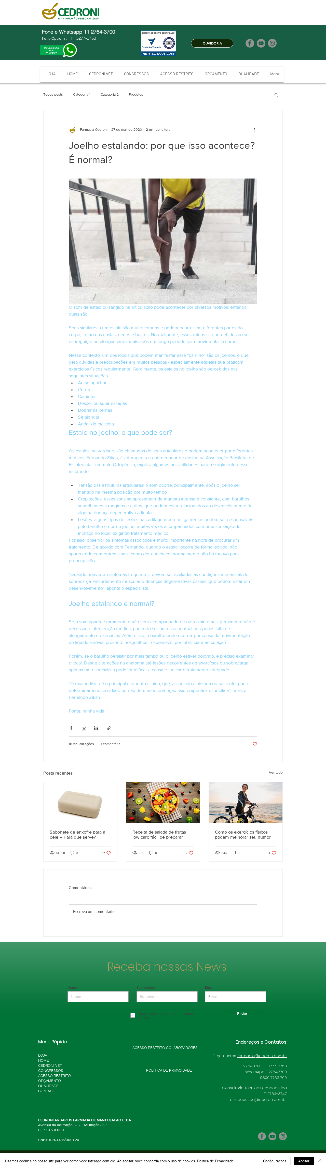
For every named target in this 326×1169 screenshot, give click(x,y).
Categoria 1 (81, 94)
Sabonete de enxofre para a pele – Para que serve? (77, 835)
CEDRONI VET (50, 1065)
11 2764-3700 (100, 31)
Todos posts (53, 94)
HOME (43, 1060)
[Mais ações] (254, 129)
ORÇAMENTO (49, 1080)
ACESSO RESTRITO (54, 1075)
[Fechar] (320, 1161)
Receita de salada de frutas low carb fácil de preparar (159, 835)
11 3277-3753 (82, 38)
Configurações (275, 1160)
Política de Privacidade (215, 1160)
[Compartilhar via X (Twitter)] (83, 728)
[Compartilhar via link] (108, 728)
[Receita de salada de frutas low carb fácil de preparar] (163, 802)
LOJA (42, 1055)
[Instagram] (272, 43)
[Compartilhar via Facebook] (71, 728)
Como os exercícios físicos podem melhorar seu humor (243, 835)
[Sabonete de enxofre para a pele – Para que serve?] (80, 802)
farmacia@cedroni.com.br (262, 1055)
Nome (72, 987)
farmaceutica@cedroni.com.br (258, 1099)
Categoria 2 (110, 94)
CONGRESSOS (50, 1070)
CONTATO (46, 1091)
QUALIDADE (48, 1086)
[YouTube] (261, 43)
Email (209, 987)
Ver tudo (276, 772)
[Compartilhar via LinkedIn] (96, 728)
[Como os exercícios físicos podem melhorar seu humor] (245, 802)
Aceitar (303, 1160)
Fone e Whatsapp (63, 31)
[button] (276, 95)
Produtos (136, 94)
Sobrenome (146, 987)
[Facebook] (250, 43)
